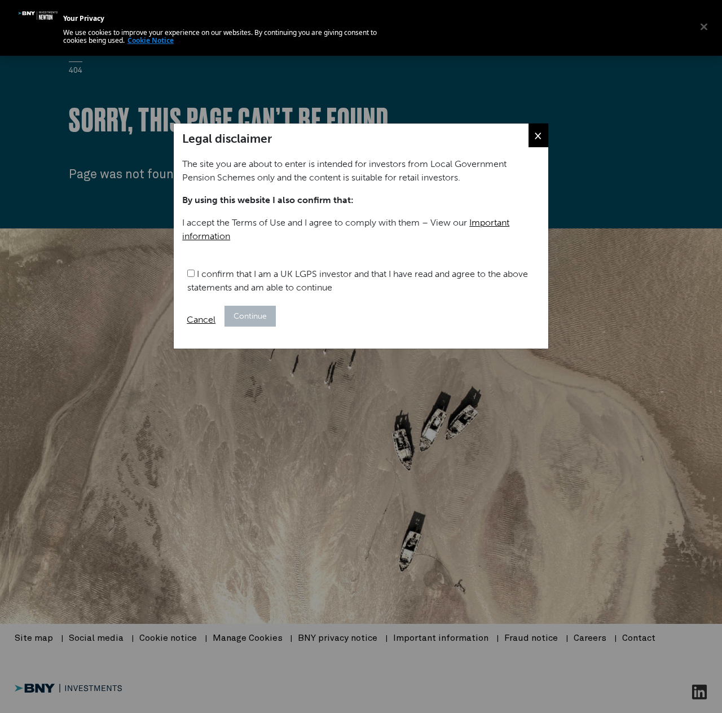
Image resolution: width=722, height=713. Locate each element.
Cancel (201, 319)
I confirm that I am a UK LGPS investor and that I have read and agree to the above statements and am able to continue (357, 281)
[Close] (704, 26)
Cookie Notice (150, 40)
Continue (250, 316)
